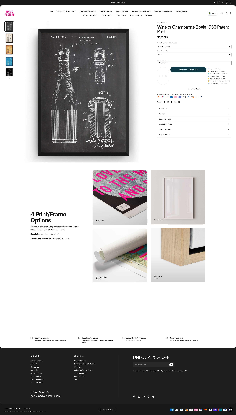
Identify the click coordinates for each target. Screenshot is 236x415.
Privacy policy (15, 411)
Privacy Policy (79, 376)
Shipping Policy (36, 373)
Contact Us (35, 367)
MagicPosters (161, 22)
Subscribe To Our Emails (83, 370)
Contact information (40, 411)
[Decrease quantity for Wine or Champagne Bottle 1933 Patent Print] (159, 76)
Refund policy (7, 411)
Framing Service (37, 361)
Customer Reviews (38, 379)
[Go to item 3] (9, 50)
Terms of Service (80, 373)
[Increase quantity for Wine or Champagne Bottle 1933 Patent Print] (167, 76)
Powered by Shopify (24, 408)
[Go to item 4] (9, 61)
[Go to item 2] (9, 38)
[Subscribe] (171, 364)
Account (34, 364)
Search (76, 379)
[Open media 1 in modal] (82, 91)
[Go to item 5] (9, 73)
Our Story (77, 367)
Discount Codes (80, 361)
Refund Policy (36, 376)
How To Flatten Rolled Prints (84, 364)
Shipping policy (31, 411)
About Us (34, 370)
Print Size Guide (36, 382)
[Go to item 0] (9, 26)
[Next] (144, 96)
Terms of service (23, 411)
